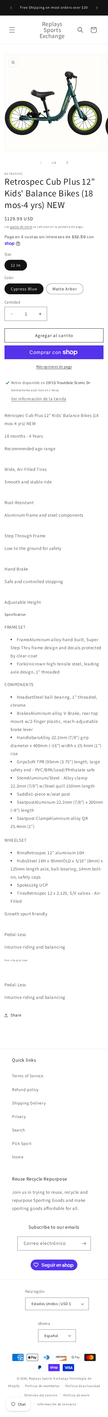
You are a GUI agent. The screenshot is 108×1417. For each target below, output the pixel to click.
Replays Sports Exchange (48, 1378)
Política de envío (76, 1395)
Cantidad (12, 302)
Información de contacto (56, 1404)
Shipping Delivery (29, 1103)
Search (18, 1130)
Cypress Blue (24, 289)
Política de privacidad (82, 1386)
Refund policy (25, 1089)
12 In (16, 265)
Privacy (19, 1116)
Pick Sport (22, 1143)
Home (17, 1157)
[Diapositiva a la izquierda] (40, 162)
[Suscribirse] (84, 1244)
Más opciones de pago (54, 366)
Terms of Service (28, 1075)
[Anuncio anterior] (11, 7)
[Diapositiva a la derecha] (67, 162)
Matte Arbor (64, 289)
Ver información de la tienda (38, 398)
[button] (12, 30)
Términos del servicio (41, 1395)
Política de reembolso (42, 1386)
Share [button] (16, 1015)
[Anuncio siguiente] (97, 7)
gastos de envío (21, 227)
